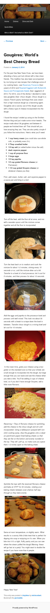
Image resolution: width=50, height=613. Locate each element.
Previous (8, 41)
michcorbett (36, 595)
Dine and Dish (27, 21)
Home (6, 21)
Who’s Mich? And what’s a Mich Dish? (18, 32)
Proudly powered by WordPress (25, 607)
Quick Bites (8, 27)
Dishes (15, 21)
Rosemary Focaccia (31, 85)
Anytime (25, 595)
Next (43, 41)
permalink (18, 598)
